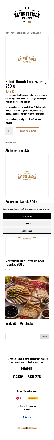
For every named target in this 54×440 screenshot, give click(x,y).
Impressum (21, 427)
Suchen (44, 336)
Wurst (13, 32)
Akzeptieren (27, 216)
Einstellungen (27, 230)
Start (7, 32)
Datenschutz (32, 427)
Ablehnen (27, 223)
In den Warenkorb (27, 131)
